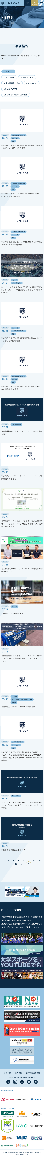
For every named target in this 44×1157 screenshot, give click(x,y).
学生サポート (27, 3)
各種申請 (7, 1073)
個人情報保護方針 (33, 1073)
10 (34, 860)
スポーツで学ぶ (27, 77)
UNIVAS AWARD (10, 89)
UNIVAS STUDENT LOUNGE (15, 95)
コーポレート (9, 77)
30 (16, 864)
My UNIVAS (34, 4)
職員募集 (18, 1073)
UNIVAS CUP (31, 83)
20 (39, 860)
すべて (8, 71)
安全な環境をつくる (12, 83)
